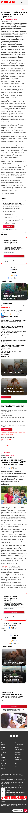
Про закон (3, 746)
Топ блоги (5, 356)
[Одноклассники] (11, 467)
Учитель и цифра (4, 759)
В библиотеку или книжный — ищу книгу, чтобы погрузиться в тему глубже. (14, 219)
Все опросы (4, 234)
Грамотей (3, 754)
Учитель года (3, 752)
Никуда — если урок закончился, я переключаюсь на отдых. (12, 223)
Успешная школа (18, 741)
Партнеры (3, 768)
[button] (5, 313)
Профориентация (15, 623)
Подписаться (14, 256)
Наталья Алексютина (11, 19)
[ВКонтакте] (9, 467)
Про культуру (3, 744)
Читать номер (22, 8)
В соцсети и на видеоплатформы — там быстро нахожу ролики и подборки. (13, 209)
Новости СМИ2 (5, 445)
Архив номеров (18, 754)
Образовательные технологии (21, 742)
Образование (3, 741)
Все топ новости (5, 354)
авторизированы (5, 307)
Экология (3, 747)
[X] (13, 467)
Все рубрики (3, 760)
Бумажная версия (18, 759)
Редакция (3, 765)
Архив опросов (5, 441)
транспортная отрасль (11, 625)
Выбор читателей (11, 316)
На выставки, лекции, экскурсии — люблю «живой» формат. (14, 216)
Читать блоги (6, 397)
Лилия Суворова (9, 455)
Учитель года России (19, 744)
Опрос (4, 401)
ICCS (16, 763)
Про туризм (3, 750)
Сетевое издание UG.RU (19, 749)
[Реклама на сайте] (25, 810)
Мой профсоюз (18, 752)
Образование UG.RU (7, 452)
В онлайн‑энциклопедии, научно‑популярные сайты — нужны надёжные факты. (13, 213)
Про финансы (3, 755)
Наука (2, 742)
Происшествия (5, 293)
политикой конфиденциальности (17, 258)
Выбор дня (3, 749)
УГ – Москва (17, 751)
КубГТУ (7, 623)
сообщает (6, 566)
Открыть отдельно (6, 439)
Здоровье (3, 757)
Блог (16, 766)
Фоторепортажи (19, 764)
